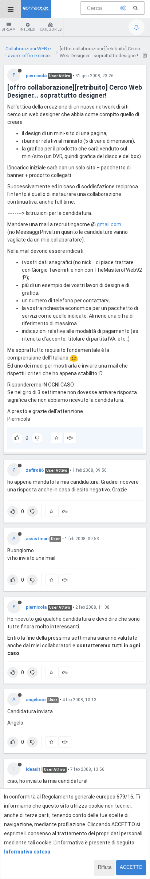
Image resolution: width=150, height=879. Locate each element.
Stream (9, 29)
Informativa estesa (27, 852)
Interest (28, 29)
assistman (37, 538)
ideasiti (34, 769)
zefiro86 (35, 470)
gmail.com (109, 224)
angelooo (36, 699)
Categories (51, 29)
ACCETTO (131, 867)
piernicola (36, 75)
